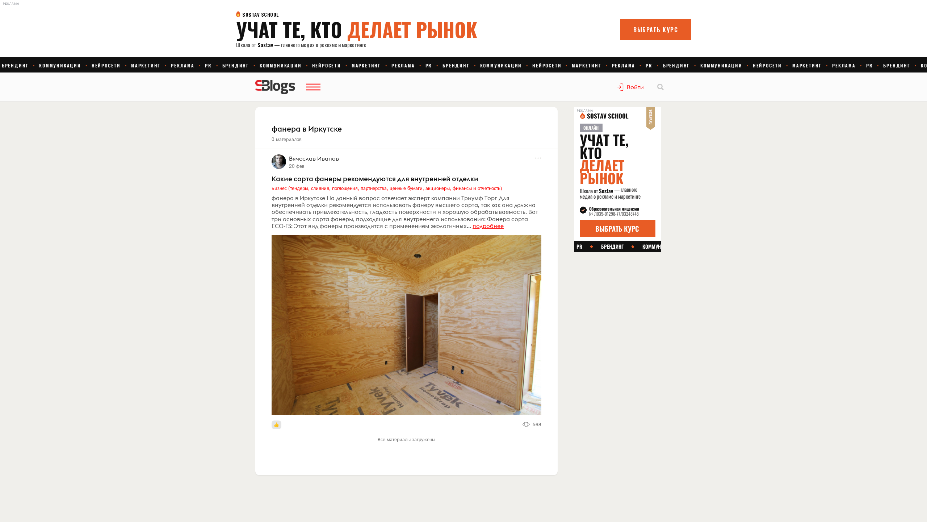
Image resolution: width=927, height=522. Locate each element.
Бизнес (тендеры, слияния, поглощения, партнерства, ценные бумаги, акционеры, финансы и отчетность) (387, 187)
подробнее (488, 225)
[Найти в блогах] (660, 87)
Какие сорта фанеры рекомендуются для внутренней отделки (375, 178)
